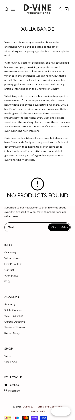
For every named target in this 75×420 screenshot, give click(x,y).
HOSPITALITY (12, 264)
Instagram (14, 391)
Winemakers (12, 258)
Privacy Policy (37, 411)
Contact (9, 270)
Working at (11, 276)
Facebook (14, 385)
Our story (10, 252)
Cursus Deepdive (14, 322)
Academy (9, 304)
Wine (7, 356)
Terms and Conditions (49, 407)
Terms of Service (14, 327)
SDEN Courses (13, 310)
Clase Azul (10, 362)
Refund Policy (12, 333)
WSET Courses (13, 316)
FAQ (7, 281)
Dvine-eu (28, 407)
